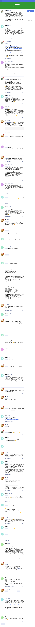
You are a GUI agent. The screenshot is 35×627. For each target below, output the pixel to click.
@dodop (19, 568)
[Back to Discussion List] (1, 1)
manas (7, 97)
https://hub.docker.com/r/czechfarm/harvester (12, 419)
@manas (9, 122)
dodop (7, 43)
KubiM (7, 564)
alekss (7, 79)
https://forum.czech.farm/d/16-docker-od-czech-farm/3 (13, 535)
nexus (7, 136)
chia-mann (7, 221)
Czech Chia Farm (6, 1)
